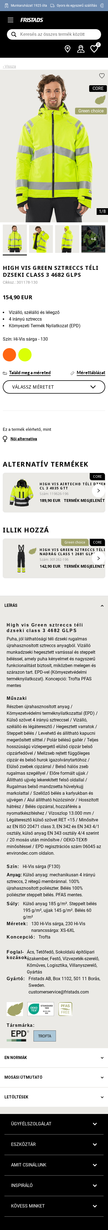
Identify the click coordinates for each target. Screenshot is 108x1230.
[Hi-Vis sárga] (25, 354)
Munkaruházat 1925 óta (29, 5)
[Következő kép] (98, 490)
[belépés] (81, 49)
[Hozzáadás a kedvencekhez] (102, 76)
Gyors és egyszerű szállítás (77, 5)
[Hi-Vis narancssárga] (9, 354)
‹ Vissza (9, 66)
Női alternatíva (24, 439)
